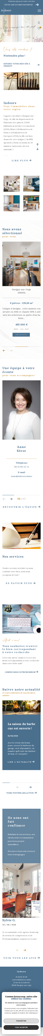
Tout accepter (21, 1027)
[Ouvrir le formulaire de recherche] (33, 10)
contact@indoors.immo (21, 975)
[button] (4, 345)
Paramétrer (21, 1021)
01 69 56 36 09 (21, 972)
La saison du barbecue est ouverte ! (21, 721)
